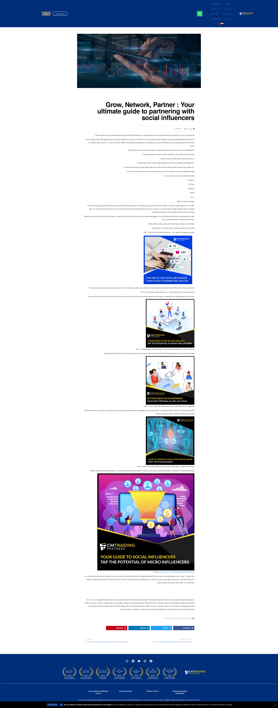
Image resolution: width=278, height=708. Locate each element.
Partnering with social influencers (177, 618)
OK (61, 705)
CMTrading (90, 600)
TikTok (192, 197)
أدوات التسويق (227, 13)
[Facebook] (151, 661)
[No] (275, 705)
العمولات (227, 3)
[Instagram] (145, 661)
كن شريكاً (227, 8)
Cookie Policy (52, 705)
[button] (183, 628)
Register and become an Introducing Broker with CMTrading (173, 572)
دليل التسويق (214, 13)
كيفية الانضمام (216, 3)
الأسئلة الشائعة (216, 18)
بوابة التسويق (215, 8)
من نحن (228, 18)
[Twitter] (139, 661)
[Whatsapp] (199, 13)
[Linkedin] (133, 661)
